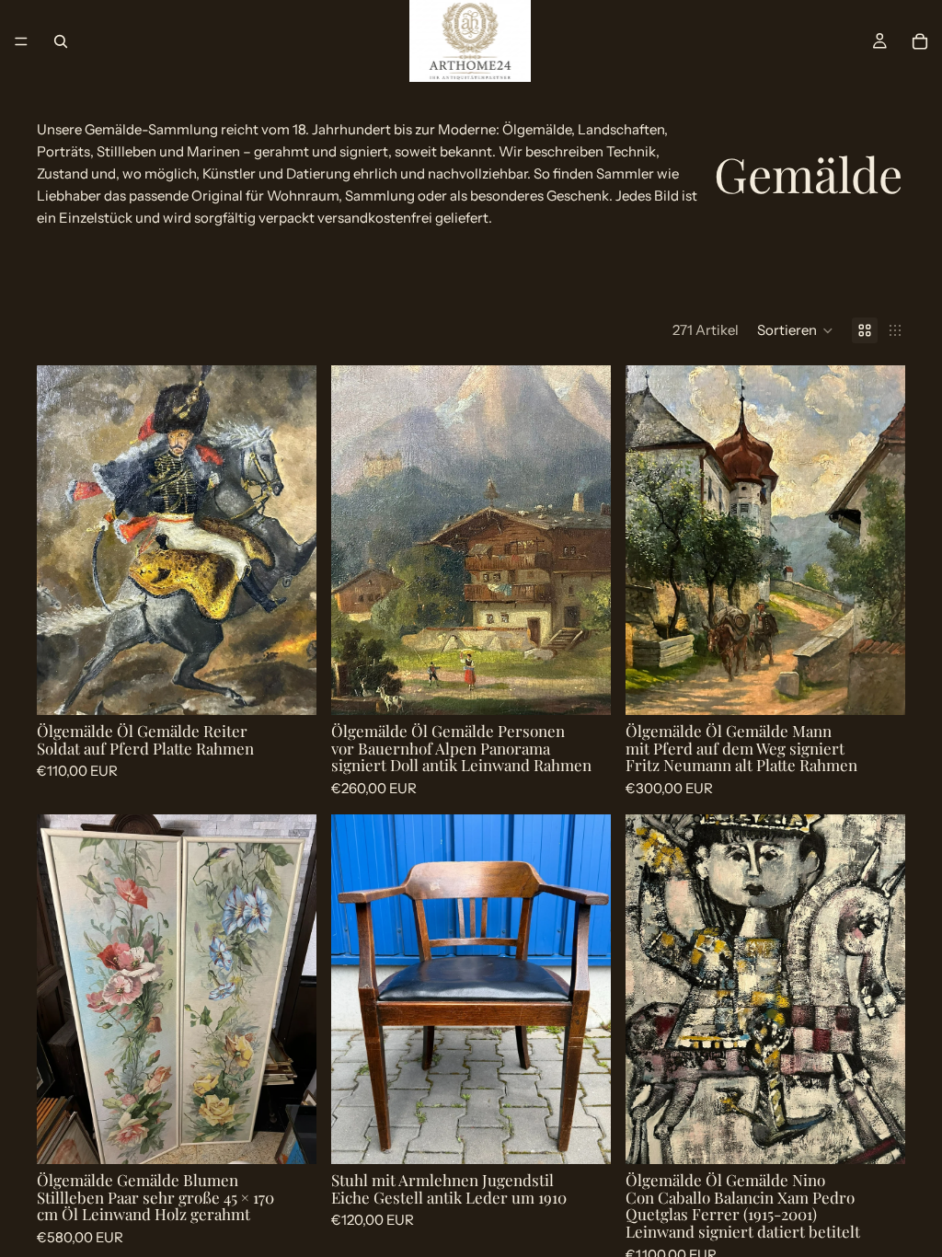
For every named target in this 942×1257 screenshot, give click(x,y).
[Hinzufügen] (287, 686)
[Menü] (21, 41)
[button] (795, 330)
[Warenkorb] (920, 41)
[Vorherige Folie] (64, 540)
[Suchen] (60, 41)
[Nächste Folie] (288, 540)
